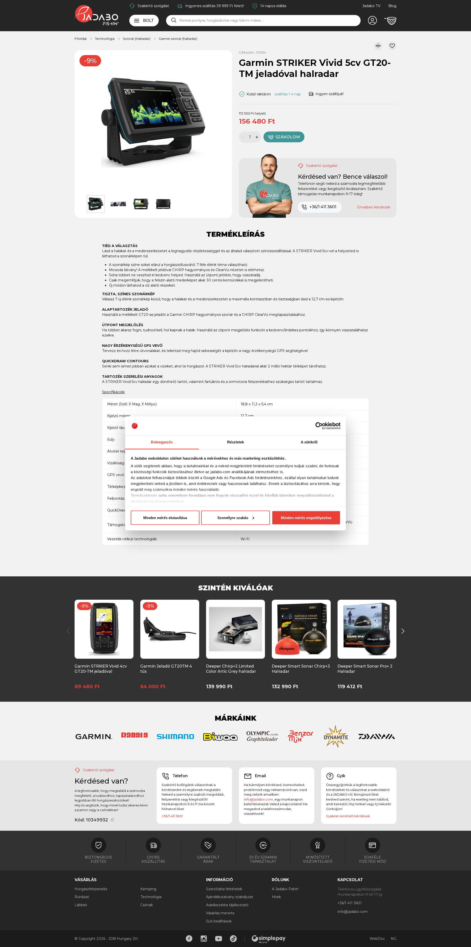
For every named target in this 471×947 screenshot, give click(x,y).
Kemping (148, 889)
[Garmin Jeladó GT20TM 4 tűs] (169, 628)
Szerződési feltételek (224, 889)
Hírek (276, 897)
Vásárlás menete (220, 913)
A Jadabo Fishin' (285, 889)
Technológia (150, 897)
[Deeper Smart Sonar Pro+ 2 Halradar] (366, 628)
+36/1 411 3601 (323, 206)
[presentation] (68, 631)
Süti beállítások (219, 921)
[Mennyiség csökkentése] (242, 137)
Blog (392, 6)
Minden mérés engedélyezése (306, 517)
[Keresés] (174, 20)
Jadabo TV (371, 6)
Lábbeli (81, 905)
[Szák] (390, 21)
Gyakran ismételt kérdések (348, 816)
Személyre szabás (232, 517)
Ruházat (82, 897)
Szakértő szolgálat (153, 6)
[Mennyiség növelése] (257, 137)
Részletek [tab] (235, 442)
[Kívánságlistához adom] (392, 46)
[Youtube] (218, 938)
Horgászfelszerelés (91, 889)
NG (393, 938)
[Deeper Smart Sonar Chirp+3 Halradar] (301, 628)
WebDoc (377, 938)
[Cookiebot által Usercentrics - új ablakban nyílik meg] (319, 426)
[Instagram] (203, 938)
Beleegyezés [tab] (162, 442)
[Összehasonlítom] (378, 46)
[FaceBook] (189, 938)
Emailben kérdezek (373, 207)
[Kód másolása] (112, 820)
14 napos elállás (273, 6)
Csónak (146, 905)
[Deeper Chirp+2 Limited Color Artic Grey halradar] (235, 628)
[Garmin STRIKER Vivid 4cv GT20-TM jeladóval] (104, 628)
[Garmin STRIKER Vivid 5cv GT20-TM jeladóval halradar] (153, 122)
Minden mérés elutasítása (165, 517)
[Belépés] (372, 21)
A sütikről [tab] (309, 442)
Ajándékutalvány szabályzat (229, 897)
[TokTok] (233, 938)
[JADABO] (96, 15)
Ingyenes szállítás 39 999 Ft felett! (214, 6)
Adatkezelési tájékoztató (227, 905)
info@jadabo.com (258, 799)
